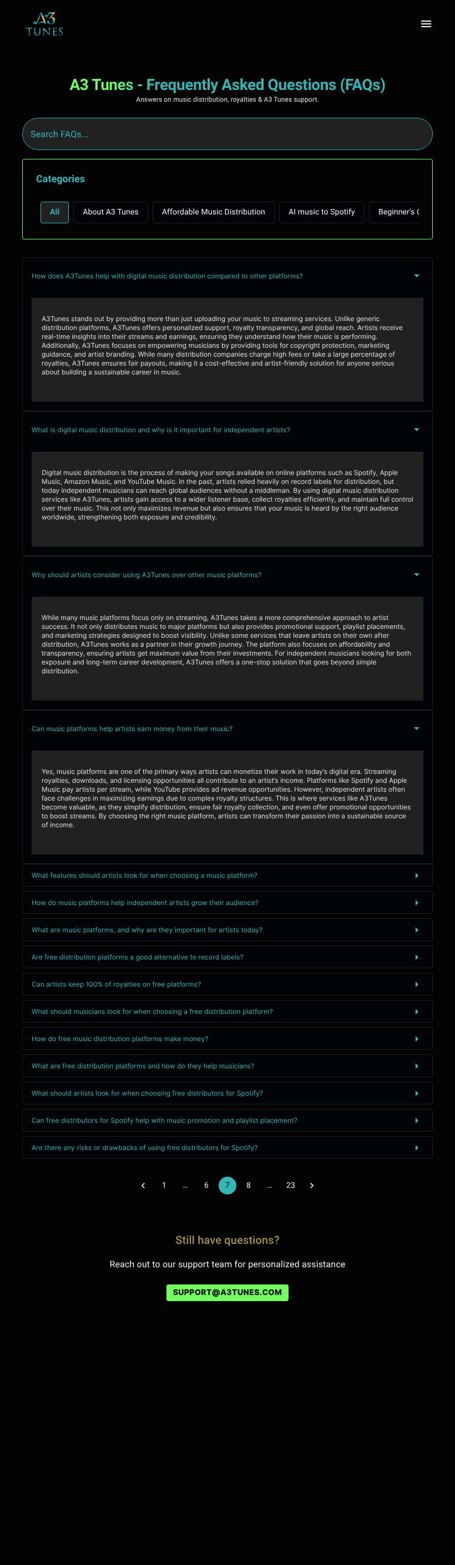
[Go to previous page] (143, 1185)
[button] (55, 212)
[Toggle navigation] (426, 24)
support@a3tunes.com (227, 1292)
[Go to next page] (312, 1185)
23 (290, 1185)
